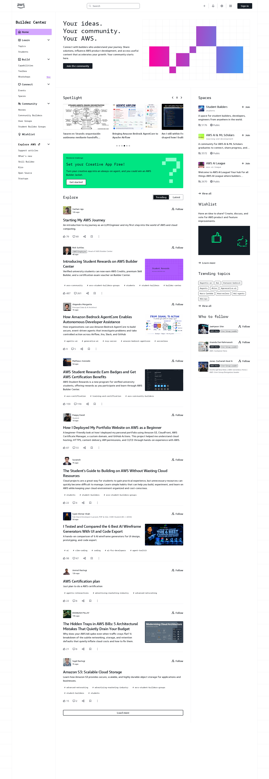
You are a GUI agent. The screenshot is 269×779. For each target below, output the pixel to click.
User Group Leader (229, 331)
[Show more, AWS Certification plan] (97, 601)
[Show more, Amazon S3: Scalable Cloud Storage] (97, 701)
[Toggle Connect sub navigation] (48, 84)
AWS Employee (79, 251)
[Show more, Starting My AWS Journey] (99, 236)
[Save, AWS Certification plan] (90, 601)
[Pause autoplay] (177, 97)
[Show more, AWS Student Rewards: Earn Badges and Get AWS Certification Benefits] (102, 404)
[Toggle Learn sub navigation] (48, 40)
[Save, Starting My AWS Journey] (91, 236)
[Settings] (222, 5)
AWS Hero (214, 331)
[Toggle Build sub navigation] (48, 59)
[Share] (84, 236)
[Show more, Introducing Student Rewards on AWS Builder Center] (102, 293)
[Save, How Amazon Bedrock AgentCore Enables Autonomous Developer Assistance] (89, 349)
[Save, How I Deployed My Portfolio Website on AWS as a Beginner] (91, 447)
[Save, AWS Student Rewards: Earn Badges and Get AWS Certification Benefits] (94, 404)
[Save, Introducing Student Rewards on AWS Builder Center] (94, 293)
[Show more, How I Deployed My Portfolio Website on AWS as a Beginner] (99, 448)
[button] (204, 5)
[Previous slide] (173, 97)
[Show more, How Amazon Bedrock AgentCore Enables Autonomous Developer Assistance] (96, 349)
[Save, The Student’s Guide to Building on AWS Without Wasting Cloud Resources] (90, 503)
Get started (76, 182)
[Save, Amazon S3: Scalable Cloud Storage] (90, 701)
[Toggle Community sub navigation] (48, 103)
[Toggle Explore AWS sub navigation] (48, 144)
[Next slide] (181, 97)
